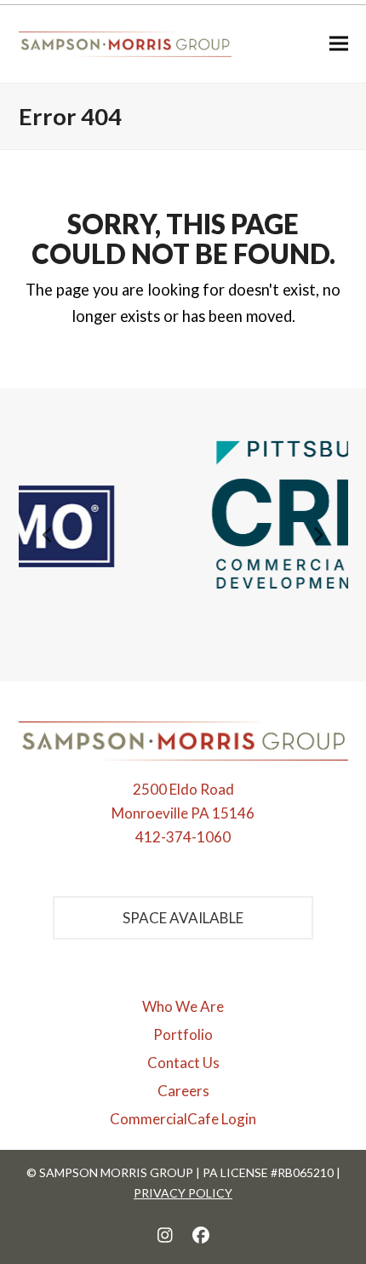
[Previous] (48, 534)
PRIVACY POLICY (183, 1193)
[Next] (318, 534)
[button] (338, 44)
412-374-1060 (183, 837)
